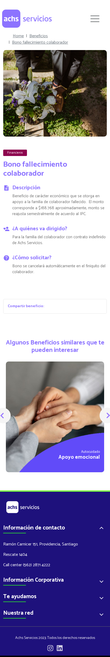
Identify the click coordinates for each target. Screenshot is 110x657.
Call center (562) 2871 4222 (26, 565)
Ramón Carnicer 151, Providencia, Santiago (40, 544)
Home (18, 36)
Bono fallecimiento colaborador (40, 42)
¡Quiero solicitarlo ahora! (55, 288)
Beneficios (38, 36)
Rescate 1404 (15, 554)
